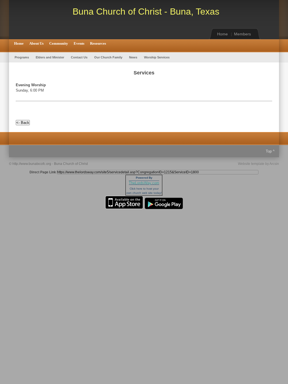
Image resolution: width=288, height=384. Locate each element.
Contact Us (79, 57)
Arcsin (274, 164)
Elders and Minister (50, 57)
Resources (98, 43)
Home (222, 34)
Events (79, 43)
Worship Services (157, 57)
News (133, 57)
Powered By (144, 177)
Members (242, 34)
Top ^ (270, 151)
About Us (36, 43)
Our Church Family (108, 57)
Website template (251, 164)
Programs (22, 57)
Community (58, 43)
